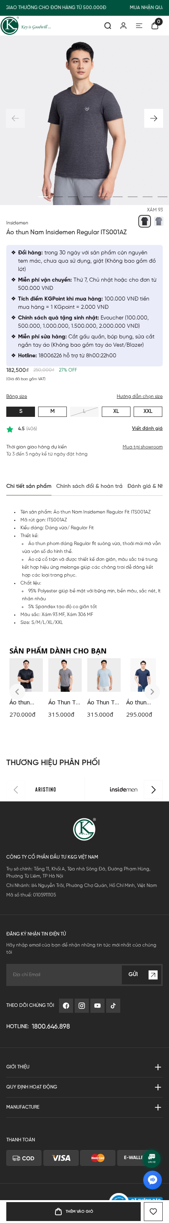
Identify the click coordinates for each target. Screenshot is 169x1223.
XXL (147, 412)
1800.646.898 (51, 1026)
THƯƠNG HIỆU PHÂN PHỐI (53, 763)
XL (116, 412)
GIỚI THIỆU (17, 1067)
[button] (153, 118)
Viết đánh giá (147, 428)
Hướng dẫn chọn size (140, 396)
